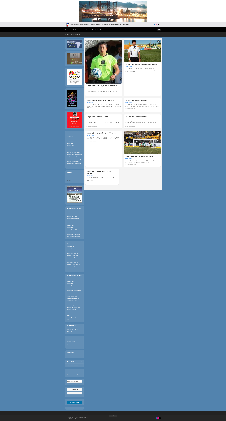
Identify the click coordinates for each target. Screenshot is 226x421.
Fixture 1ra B (69, 223)
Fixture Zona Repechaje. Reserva (73, 161)
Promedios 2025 (70, 141)
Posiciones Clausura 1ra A (72, 248)
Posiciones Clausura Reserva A (73, 251)
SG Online (74, 418)
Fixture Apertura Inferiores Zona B (73, 234)
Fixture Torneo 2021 (70, 331)
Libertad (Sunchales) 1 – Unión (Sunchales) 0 (139, 156)
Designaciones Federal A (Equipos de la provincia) (102, 86)
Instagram (69, 178)
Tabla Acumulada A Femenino (72, 257)
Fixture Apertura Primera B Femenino (74, 307)
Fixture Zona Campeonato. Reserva (73, 152)
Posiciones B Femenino (71, 309)
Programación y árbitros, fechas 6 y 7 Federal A (101, 133)
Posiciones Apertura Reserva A (73, 218)
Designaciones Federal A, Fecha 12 (136, 100)
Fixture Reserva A (70, 143)
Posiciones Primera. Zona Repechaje (74, 159)
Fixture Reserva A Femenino (72, 302)
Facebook (69, 175)
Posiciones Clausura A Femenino (73, 255)
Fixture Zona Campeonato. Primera (73, 147)
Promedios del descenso (72, 220)
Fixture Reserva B (70, 227)
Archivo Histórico (95, 29)
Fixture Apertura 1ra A (71, 211)
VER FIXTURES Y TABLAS (74, 402)
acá (67, 344)
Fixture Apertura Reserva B (72, 296)
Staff (101, 29)
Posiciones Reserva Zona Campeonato (74, 154)
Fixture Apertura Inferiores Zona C (73, 236)
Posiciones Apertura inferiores (73, 311)
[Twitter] (158, 24)
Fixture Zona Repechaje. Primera (73, 156)
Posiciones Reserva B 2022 (72, 229)
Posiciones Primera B (71, 225)
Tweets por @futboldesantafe (72, 365)
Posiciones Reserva (70, 145)
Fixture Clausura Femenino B (72, 262)
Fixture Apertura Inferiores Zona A (73, 232)
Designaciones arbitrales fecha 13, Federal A (100, 100)
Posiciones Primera (70, 138)
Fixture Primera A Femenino (72, 300)
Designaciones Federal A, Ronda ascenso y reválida (141, 64)
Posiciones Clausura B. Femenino (73, 264)
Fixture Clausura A (70, 246)
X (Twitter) (69, 180)
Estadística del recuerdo (79, 29)
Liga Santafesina (74, 389)
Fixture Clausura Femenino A (72, 253)
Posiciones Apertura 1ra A (72, 214)
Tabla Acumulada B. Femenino (72, 266)
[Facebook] (154, 24)
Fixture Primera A (70, 136)
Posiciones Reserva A (71, 285)
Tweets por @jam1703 (71, 355)
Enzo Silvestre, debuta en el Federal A (136, 117)
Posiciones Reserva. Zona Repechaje (74, 163)
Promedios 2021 (70, 288)
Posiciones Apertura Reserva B (73, 298)
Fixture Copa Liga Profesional (72, 329)
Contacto (106, 29)
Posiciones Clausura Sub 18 (72, 260)
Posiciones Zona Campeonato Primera (74, 150)
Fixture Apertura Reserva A (72, 216)
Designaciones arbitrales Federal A (97, 117)
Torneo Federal (90, 87)
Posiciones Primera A (71, 281)
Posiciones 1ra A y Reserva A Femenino (74, 305)
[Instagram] (156, 24)
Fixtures (88, 29)
